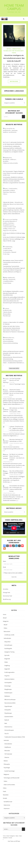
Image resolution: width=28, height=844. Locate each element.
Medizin (6, 761)
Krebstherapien (8, 692)
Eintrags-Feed (6, 592)
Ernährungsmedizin (9, 672)
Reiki (5, 723)
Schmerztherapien (9, 730)
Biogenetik (7, 658)
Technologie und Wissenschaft (13, 50)
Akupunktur (7, 641)
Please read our (13, 573)
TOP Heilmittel (8, 754)
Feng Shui (6, 675)
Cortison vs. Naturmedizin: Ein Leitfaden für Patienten (13, 323)
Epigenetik (7, 669)
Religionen (6, 774)
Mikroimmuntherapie (9, 699)
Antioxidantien (8, 743)
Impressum (7, 808)
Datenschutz (7, 805)
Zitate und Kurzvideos (9, 784)
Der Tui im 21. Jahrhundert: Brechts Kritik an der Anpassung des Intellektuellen (13, 143)
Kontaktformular (8, 801)
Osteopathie (7, 709)
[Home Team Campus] (4, 19)
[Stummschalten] (20, 532)
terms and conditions (17, 573)
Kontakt (5, 798)
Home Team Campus (14, 7)
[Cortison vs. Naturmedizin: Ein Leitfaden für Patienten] (10, 314)
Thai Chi (6, 733)
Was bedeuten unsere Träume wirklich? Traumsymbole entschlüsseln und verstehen (13, 262)
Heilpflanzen (7, 747)
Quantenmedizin (8, 716)
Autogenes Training (9, 652)
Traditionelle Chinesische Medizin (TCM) (14, 737)
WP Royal (18, 841)
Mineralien (7, 750)
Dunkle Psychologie (9, 771)
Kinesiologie (7, 686)
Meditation (7, 696)
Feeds (4, 791)
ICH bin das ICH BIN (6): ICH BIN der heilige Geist (14, 234)
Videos (14, 52)
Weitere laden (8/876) (14, 368)
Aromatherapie (8, 645)
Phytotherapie (8, 713)
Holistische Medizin (9, 679)
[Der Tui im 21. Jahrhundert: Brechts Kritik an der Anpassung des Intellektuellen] (10, 134)
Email (4, 567)
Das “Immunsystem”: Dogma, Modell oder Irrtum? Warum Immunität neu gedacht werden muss (13, 173)
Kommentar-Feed (7, 596)
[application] (14, 528)
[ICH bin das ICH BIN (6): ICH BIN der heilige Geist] (10, 225)
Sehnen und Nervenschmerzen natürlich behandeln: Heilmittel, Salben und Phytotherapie (13, 353)
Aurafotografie (8, 648)
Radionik (6, 720)
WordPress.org (7, 599)
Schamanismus (8, 726)
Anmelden (5, 589)
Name (4, 561)
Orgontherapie (8, 706)
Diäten (6, 662)
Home (4, 614)
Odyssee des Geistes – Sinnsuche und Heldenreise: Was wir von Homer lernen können (13, 204)
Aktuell (9, 48)
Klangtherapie (8, 689)
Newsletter (6, 795)
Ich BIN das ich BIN (9, 635)
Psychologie (7, 767)
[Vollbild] (23, 532)
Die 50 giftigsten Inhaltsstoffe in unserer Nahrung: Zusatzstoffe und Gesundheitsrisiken (13, 293)
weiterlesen (14, 81)
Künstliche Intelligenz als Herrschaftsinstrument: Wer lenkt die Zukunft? (14, 58)
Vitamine (6, 757)
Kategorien (6, 621)
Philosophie (7, 764)
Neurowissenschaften (10, 703)
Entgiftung (7, 665)
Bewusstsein (17, 48)
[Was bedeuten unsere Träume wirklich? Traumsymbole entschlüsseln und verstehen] (10, 252)
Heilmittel (6, 740)
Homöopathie (8, 682)
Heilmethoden (7, 638)
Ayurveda (6, 655)
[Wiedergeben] (5, 532)
